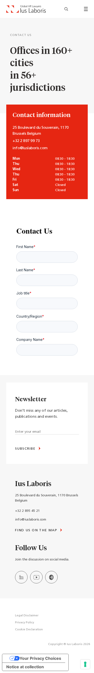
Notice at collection (25, 666)
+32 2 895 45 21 (27, 511)
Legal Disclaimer (27, 615)
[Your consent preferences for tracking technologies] (85, 664)
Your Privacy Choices (40, 658)
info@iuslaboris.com (30, 520)
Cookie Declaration (29, 629)
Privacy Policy (24, 622)
